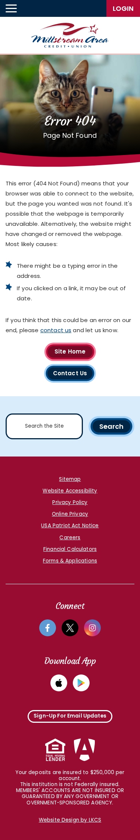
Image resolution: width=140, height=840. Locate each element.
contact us (56, 330)
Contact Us (70, 373)
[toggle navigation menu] (11, 8)
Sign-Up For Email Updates (70, 715)
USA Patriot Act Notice (70, 525)
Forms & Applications (70, 560)
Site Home (70, 351)
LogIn (123, 8)
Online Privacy (70, 514)
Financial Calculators (70, 549)
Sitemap (70, 479)
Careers (69, 537)
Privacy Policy (69, 502)
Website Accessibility (70, 490)
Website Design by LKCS (70, 820)
